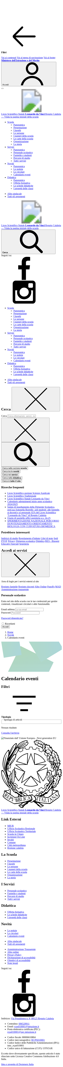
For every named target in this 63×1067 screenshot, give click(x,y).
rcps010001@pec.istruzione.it (21, 1032)
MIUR (10, 825)
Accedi (5, 627)
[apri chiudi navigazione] (2, 88)
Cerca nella (11, 478)
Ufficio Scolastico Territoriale (21, 831)
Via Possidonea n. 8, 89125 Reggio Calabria (32, 1018)
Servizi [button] (10, 147)
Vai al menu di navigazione (30, 57)
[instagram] (24, 302)
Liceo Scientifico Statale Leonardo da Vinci (28, 498)
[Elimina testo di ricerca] (25, 430)
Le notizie (18, 169)
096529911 (24, 1023)
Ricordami (10, 623)
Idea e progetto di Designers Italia (17, 1064)
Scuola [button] (10, 122)
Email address (8, 609)
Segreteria (24, 544)
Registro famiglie (9, 586)
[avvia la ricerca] (25, 454)
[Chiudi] (36, 399)
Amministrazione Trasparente (21, 949)
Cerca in (11, 481)
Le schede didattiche (23, 185)
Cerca (4, 416)
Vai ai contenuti (8, 57)
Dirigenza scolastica (25, 541)
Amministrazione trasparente (15, 589)
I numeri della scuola (23, 136)
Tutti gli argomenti (16, 196)
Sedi (56, 538)
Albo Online (41, 586)
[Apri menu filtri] (24, 714)
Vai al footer (49, 57)
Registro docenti (26, 586)
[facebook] (24, 279)
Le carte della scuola (23, 138)
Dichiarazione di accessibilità (21, 957)
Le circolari (18, 172)
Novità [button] (10, 163)
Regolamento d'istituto (29, 538)
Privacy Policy (14, 955)
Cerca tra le (10, 471)
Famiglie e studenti (22, 155)
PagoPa (51, 586)
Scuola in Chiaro (15, 834)
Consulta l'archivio (10, 733)
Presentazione (20, 127)
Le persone (18, 133)
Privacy (11, 541)
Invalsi (10, 839)
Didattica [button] (11, 177)
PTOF (4, 541)
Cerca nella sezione (14, 468)
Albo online (13, 952)
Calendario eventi (21, 174)
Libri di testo (47, 538)
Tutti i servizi (19, 160)
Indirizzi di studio (9, 538)
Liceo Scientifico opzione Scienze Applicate (28, 493)
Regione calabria (15, 848)
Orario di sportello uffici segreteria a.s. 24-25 (28, 518)
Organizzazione (21, 141)
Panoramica (19, 124)
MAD (58, 586)
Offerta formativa (21, 183)
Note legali (12, 963)
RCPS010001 (38, 1040)
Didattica (40, 541)
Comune (11, 842)
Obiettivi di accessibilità (18, 960)
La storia (17, 144)
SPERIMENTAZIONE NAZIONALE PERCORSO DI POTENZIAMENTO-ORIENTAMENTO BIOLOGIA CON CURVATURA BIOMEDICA (33, 524)
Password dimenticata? (12, 618)
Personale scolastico (23, 152)
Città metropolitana (16, 845)
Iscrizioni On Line (16, 837)
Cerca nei (10, 475)
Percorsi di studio (21, 158)
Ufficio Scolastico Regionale (21, 828)
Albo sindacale (14, 193)
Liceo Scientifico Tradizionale (21, 496)
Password (6, 612)
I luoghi (17, 130)
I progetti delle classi (23, 188)
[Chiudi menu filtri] (24, 47)
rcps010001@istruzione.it (26, 1026)
